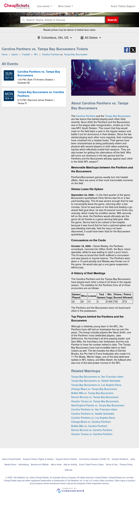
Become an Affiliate (40, 464)
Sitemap (68, 469)
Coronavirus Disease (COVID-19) (94, 458)
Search (112, 20)
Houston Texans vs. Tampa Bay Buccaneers (95, 401)
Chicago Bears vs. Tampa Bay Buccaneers (94, 389)
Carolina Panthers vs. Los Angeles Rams (93, 417)
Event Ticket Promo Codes (91, 464)
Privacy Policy (126, 464)
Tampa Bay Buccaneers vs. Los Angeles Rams (96, 385)
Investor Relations (120, 458)
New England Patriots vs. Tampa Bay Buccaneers (97, 405)
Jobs (132, 458)
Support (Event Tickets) (66, 458)
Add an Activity (70, 464)
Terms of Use (112, 464)
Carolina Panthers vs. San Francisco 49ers (94, 409)
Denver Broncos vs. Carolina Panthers (91, 430)
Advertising (23, 464)
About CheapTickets (11, 458)
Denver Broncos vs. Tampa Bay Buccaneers (94, 397)
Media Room (10, 464)
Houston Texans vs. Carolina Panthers (91, 434)
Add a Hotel (56, 464)
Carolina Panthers (85, 116)
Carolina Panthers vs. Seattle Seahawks (92, 413)
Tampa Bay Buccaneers (118, 116)
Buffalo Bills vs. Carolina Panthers (89, 426)
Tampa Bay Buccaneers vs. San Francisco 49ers (97, 376)
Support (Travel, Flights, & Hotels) (38, 458)
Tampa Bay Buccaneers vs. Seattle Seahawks (95, 380)
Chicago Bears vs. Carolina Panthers (91, 421)
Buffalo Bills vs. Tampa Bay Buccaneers (92, 393)
